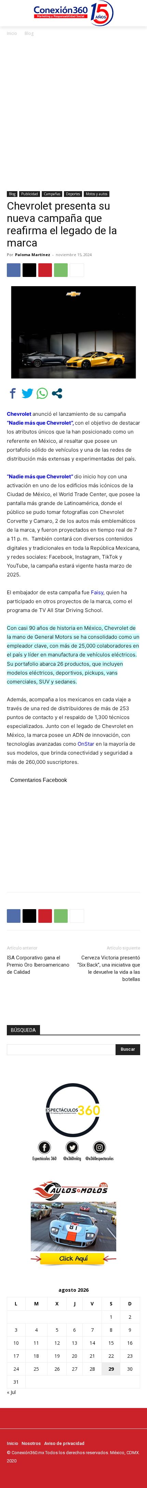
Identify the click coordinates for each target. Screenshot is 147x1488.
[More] (77, 270)
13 (74, 1343)
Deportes (73, 193)
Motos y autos (96, 193)
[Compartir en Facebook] (13, 393)
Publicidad (29, 193)
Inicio (12, 33)
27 (74, 1369)
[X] (29, 270)
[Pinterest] (45, 270)
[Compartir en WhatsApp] (42, 393)
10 (16, 1343)
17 (16, 1356)
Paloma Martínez (32, 254)
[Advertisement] (73, 114)
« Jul (11, 1392)
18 (36, 1356)
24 (16, 1369)
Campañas (52, 193)
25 (36, 1369)
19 (57, 1356)
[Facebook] (14, 270)
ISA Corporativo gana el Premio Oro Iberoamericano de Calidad (38, 965)
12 (57, 1343)
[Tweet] (28, 393)
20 (74, 1356)
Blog (29, 33)
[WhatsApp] (61, 270)
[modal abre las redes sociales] (57, 393)
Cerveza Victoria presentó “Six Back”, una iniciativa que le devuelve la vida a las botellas (108, 968)
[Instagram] (20, 1473)
